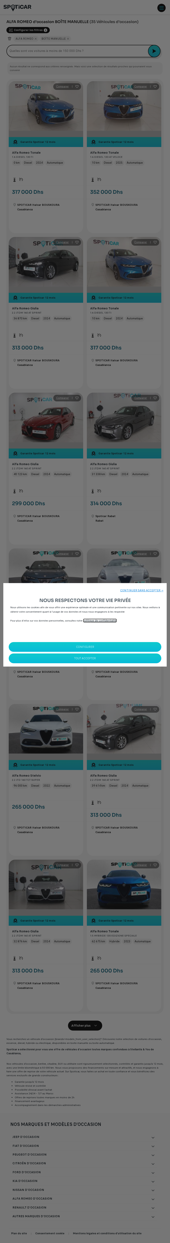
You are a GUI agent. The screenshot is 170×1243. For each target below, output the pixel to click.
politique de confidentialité (100, 621)
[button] (141, 590)
